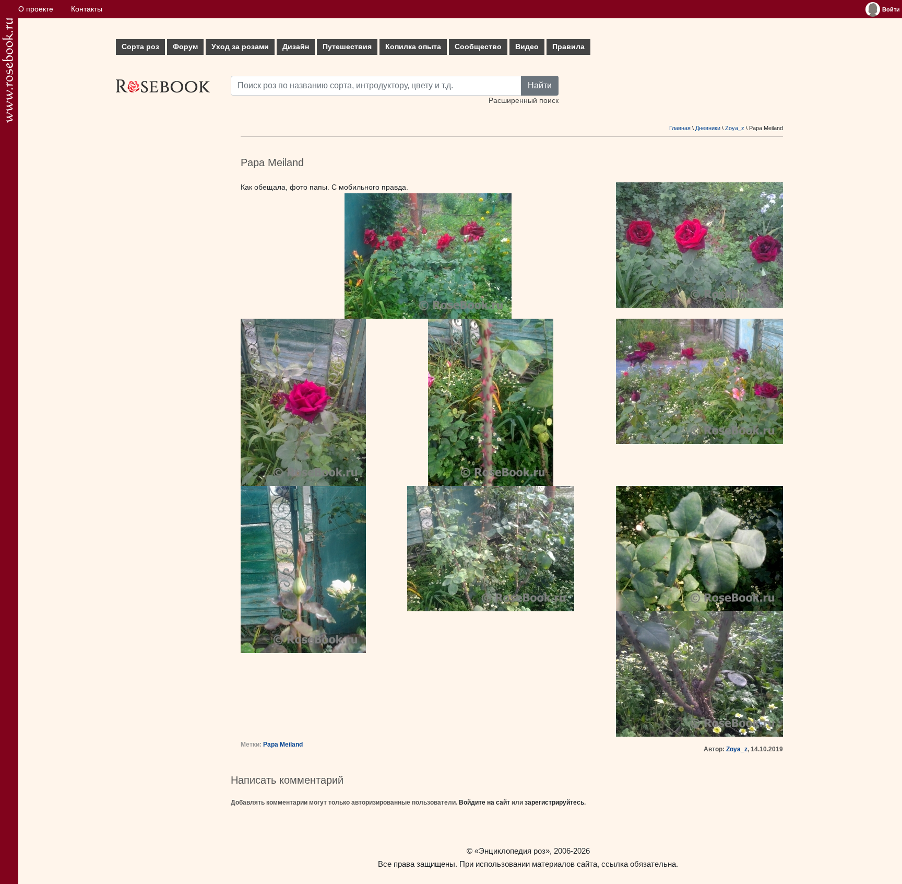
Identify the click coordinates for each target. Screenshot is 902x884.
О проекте (35, 9)
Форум (185, 47)
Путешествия (347, 47)
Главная (680, 128)
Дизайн (295, 47)
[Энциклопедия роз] (7, 70)
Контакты (86, 9)
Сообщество (478, 47)
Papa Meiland (283, 744)
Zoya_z (734, 128)
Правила (568, 47)
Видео (527, 47)
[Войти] (872, 9)
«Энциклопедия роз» (512, 850)
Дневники (707, 128)
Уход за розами (240, 47)
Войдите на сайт (484, 802)
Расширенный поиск (524, 100)
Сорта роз (140, 47)
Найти (540, 85)
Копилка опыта (413, 47)
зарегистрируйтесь (554, 802)
